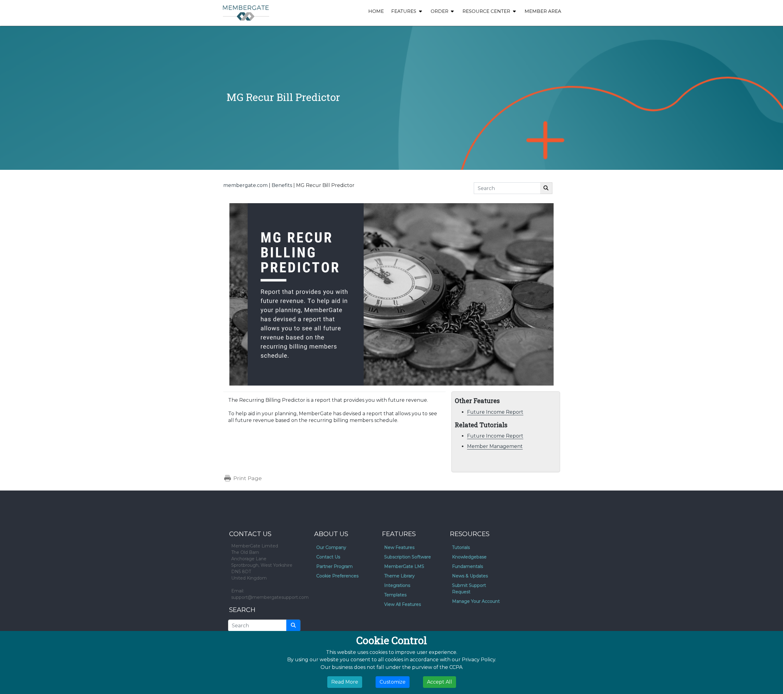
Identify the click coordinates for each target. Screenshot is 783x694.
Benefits (282, 185)
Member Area (543, 11)
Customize (393, 682)
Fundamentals (467, 566)
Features (404, 11)
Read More (344, 682)
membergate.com (245, 185)
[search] (293, 625)
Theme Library (399, 576)
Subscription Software (407, 557)
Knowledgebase (469, 557)
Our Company (331, 547)
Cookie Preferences (337, 576)
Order (440, 11)
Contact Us (328, 557)
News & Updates (470, 576)
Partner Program (334, 566)
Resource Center (486, 11)
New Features (399, 547)
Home (376, 11)
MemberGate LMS (404, 566)
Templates (395, 595)
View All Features (402, 604)
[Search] (546, 188)
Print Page (247, 478)
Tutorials (461, 547)
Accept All (439, 682)
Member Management (495, 446)
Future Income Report (495, 412)
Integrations (397, 585)
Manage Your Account (476, 601)
